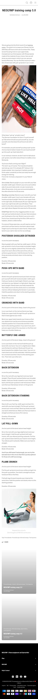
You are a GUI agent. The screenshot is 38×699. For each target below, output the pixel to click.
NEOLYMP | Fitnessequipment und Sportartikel (15, 652)
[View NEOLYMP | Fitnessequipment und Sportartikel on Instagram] (13, 676)
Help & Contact (6, 670)
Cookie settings (21, 687)
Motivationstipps (24, 537)
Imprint (4, 685)
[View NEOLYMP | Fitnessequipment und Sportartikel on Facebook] (21, 676)
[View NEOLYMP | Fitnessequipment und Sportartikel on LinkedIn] (17, 676)
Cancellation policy (21, 685)
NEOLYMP (4, 664)
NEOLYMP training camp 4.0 (13, 634)
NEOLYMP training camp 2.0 (13, 587)
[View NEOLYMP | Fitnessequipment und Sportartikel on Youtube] (25, 676)
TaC (8, 685)
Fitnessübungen (16, 537)
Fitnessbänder (8, 537)
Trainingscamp (32, 537)
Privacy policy (13, 685)
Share (6, 542)
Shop (3, 658)
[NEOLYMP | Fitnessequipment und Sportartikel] (6, 3)
